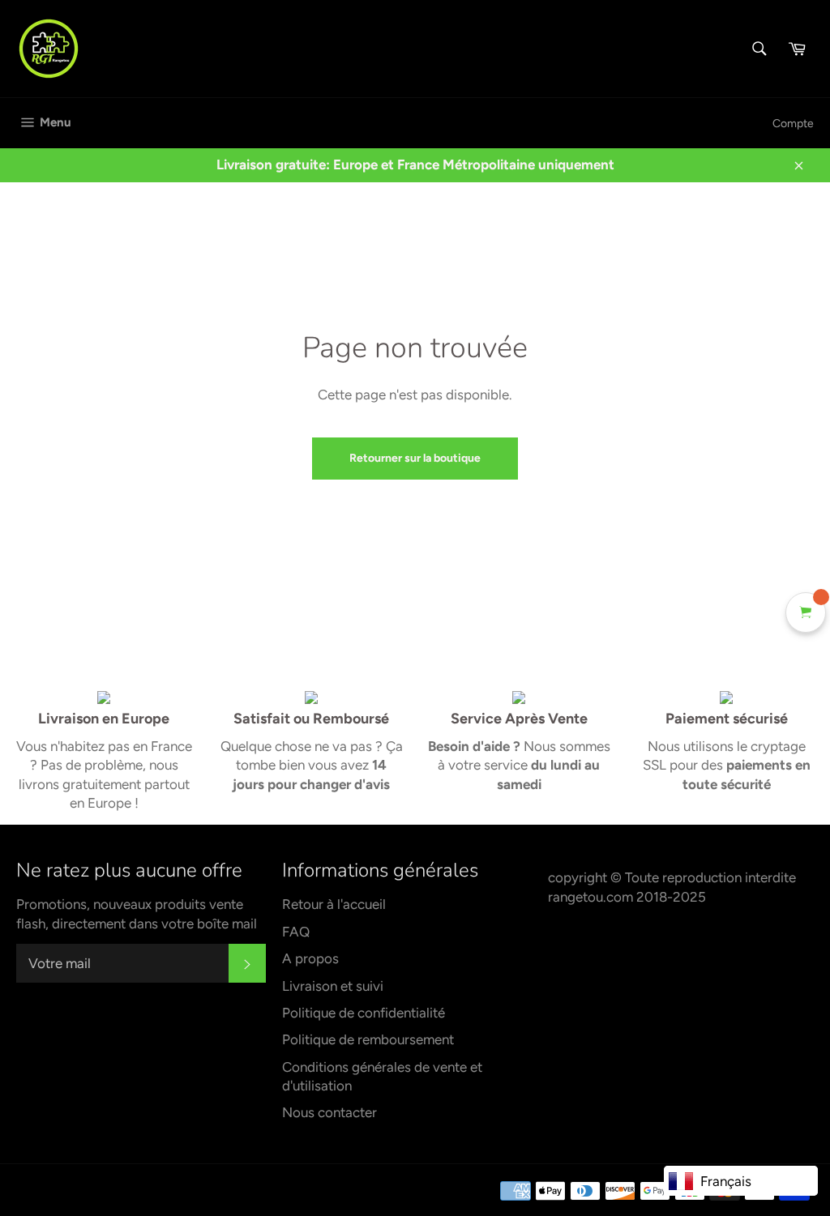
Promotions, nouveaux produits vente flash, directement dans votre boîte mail (136, 913)
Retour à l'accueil (334, 904)
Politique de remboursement (368, 1039)
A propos (310, 958)
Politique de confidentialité (363, 1013)
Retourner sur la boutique (415, 458)
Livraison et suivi (332, 986)
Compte (793, 123)
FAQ (296, 932)
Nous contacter (329, 1112)
